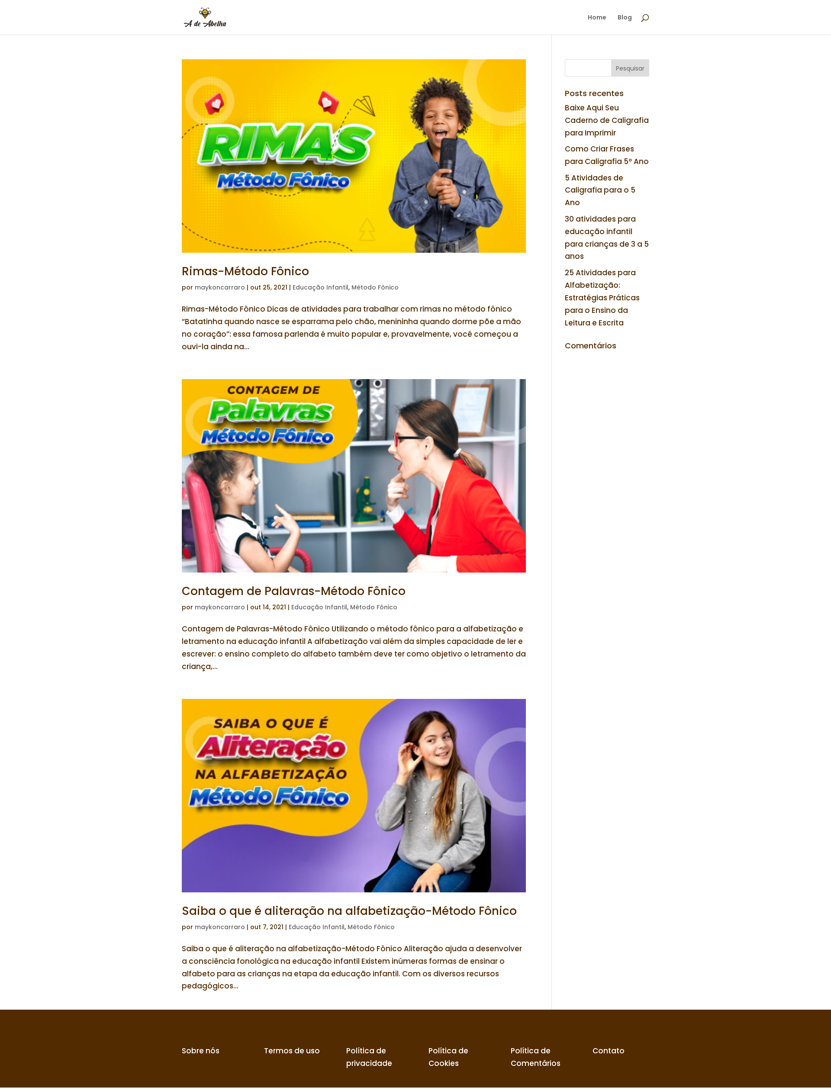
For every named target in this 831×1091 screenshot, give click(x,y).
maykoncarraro (220, 287)
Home (597, 18)
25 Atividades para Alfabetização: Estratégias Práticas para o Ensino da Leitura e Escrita (602, 297)
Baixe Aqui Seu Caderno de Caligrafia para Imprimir (607, 120)
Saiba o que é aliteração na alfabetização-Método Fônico (349, 911)
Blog (625, 18)
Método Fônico (375, 287)
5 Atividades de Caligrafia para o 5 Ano (600, 190)
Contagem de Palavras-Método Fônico (294, 591)
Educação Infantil (320, 287)
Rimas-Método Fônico (245, 271)
